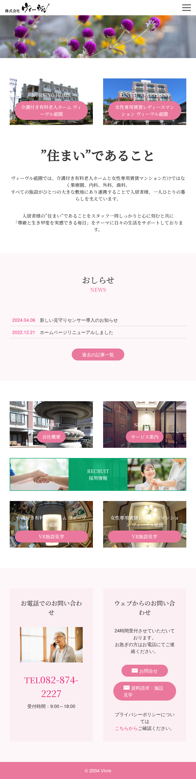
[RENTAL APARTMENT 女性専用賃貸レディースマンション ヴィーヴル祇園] (144, 121)
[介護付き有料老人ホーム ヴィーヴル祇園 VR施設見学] (51, 544)
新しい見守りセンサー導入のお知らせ (65, 319)
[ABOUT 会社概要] (51, 444)
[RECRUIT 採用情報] (98, 487)
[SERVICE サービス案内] (144, 444)
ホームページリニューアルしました (62, 332)
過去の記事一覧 (98, 354)
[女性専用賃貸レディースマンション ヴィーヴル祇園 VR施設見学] (144, 544)
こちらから (126, 728)
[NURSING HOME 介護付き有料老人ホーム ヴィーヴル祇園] (51, 121)
